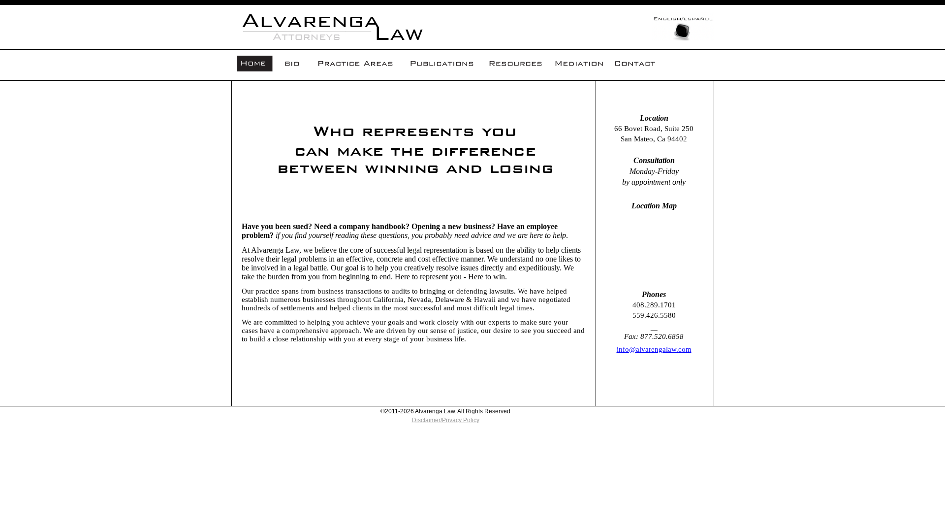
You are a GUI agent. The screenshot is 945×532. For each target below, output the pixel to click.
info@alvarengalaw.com (654, 349)
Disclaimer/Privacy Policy (445, 420)
